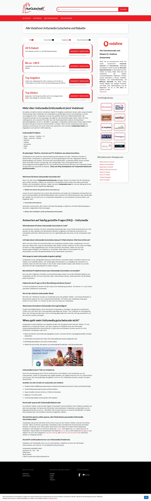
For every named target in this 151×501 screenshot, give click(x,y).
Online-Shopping (105, 177)
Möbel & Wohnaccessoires (108, 169)
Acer (74, 429)
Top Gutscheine (66, 18)
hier (82, 286)
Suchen (123, 9)
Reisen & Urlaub (105, 172)
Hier (39, 301)
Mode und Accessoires (107, 162)
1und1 (59, 429)
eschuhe (52, 473)
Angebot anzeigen (79, 51)
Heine (51, 478)
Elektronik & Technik (106, 167)
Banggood (84, 431)
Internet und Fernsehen (69, 433)
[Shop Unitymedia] (113, 43)
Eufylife (52, 476)
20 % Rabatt (32, 47)
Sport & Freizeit (105, 180)
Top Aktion (31, 92)
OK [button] (146, 497)
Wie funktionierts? (51, 18)
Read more (103, 92)
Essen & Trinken (105, 174)
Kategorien (37, 18)
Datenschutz (26, 476)
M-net (63, 431)
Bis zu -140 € (32, 62)
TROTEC (52, 480)
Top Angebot (32, 77)
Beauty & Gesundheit (107, 164)
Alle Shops (27, 18)
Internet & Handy (51, 433)
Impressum (26, 473)
